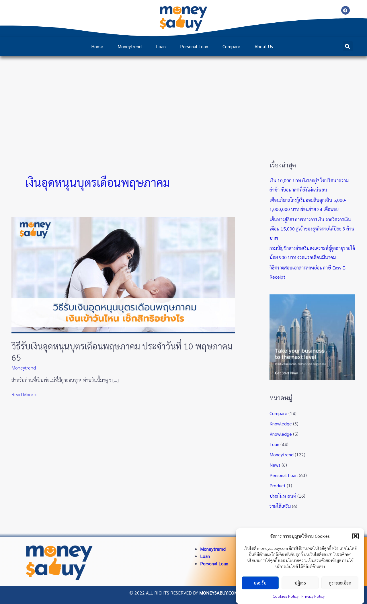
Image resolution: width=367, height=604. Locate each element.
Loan (161, 46)
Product (278, 485)
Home (97, 46)
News (275, 465)
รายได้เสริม (280, 506)
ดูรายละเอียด (340, 583)
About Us (264, 46)
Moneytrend (130, 46)
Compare (231, 46)
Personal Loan (194, 46)
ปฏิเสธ (300, 583)
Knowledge (281, 424)
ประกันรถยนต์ (283, 496)
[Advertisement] (183, 99)
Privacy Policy (313, 596)
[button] (355, 536)
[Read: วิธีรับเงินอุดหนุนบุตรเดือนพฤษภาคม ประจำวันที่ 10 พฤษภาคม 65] (123, 274)
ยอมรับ (260, 583)
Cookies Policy (285, 596)
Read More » (24, 394)
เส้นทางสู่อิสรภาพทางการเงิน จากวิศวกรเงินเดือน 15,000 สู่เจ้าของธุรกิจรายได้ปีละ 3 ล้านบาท (312, 228)
